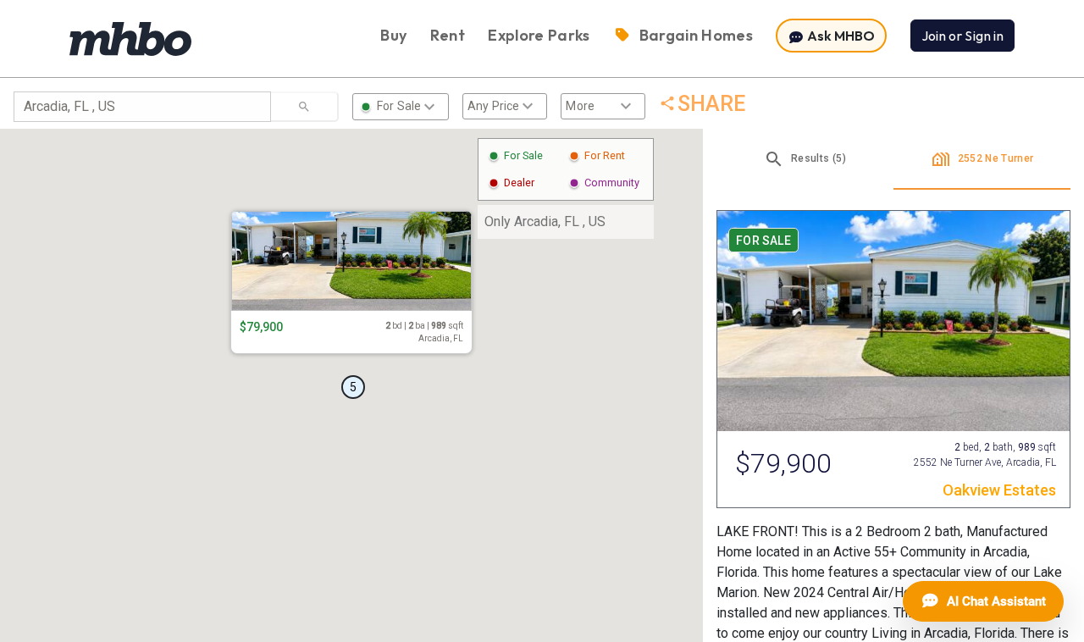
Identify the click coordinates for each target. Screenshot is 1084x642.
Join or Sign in (962, 35)
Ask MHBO (840, 35)
